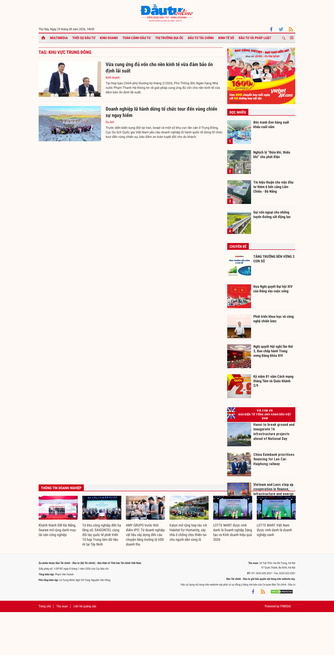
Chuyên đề (238, 246)
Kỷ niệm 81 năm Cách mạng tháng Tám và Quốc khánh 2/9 (273, 380)
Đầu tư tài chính (201, 38)
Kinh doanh (109, 38)
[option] (58, 516)
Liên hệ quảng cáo (84, 606)
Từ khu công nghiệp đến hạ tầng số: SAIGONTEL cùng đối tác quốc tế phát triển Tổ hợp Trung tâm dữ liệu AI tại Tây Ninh (101, 534)
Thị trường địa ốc (169, 38)
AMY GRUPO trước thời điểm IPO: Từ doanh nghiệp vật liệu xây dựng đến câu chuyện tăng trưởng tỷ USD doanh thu (145, 534)
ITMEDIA (285, 606)
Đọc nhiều (237, 112)
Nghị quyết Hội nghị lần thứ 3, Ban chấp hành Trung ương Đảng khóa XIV (273, 350)
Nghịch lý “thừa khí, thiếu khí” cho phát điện (271, 154)
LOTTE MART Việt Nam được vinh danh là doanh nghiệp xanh (274, 530)
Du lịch (110, 122)
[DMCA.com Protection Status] (281, 591)
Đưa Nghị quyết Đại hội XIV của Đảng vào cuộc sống (272, 288)
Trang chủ (45, 606)
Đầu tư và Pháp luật (255, 38)
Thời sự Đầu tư (83, 38)
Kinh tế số (226, 38)
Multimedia (59, 38)
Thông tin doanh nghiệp (61, 488)
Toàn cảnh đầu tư (136, 38)
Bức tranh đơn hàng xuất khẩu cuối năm (271, 124)
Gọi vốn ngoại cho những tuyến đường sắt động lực (272, 214)
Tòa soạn (62, 606)
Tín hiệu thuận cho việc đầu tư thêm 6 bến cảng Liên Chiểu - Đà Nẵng (273, 186)
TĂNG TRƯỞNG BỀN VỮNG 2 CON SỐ (273, 258)
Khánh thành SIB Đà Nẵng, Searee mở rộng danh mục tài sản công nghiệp (57, 530)
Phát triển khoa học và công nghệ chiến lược (273, 318)
